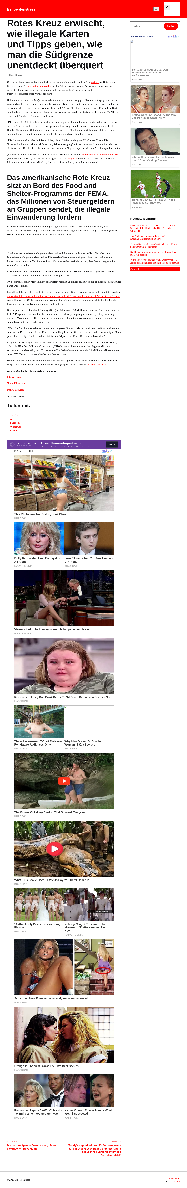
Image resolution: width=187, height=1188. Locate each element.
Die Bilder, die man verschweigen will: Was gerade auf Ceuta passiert (154, 253)
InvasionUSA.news (96, 364)
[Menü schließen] (167, 7)
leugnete (72, 158)
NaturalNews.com (16, 383)
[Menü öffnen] (156, 9)
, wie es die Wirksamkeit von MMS (99, 154)
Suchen (171, 26)
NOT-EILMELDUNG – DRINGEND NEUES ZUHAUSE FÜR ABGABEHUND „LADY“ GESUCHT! (152, 228)
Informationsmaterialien (40, 85)
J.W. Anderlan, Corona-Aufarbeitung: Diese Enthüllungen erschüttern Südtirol (150, 237)
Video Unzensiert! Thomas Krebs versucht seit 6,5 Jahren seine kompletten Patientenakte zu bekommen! (155, 261)
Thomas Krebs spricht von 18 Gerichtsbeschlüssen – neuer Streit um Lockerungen (154, 245)
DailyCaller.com (15, 389)
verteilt (95, 81)
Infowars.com (14, 377)
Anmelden (135, 268)
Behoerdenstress (21, 9)
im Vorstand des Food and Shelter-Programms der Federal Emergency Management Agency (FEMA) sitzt (63, 295)
